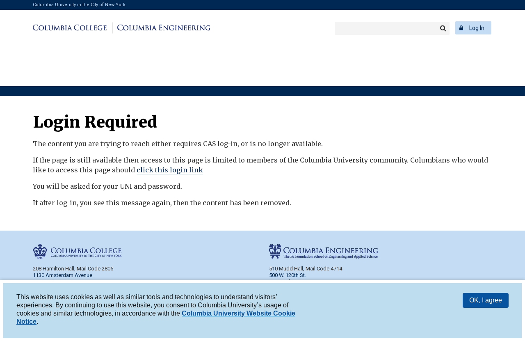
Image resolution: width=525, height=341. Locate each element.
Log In (476, 28)
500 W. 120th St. (287, 275)
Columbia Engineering (162, 28)
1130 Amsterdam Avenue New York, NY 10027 (62, 278)
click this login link (170, 170)
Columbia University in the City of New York (79, 4)
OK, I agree (485, 300)
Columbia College (71, 28)
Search (443, 28)
